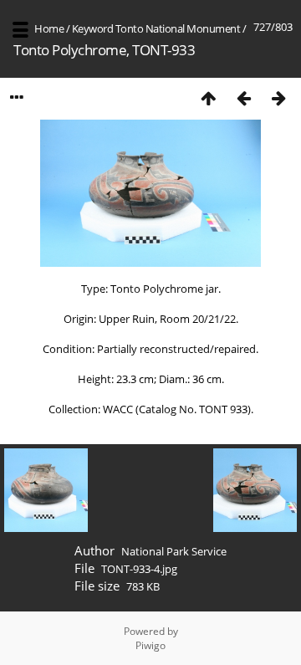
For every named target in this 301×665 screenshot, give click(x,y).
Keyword (93, 28)
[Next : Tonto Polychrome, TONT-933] (278, 97)
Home (49, 28)
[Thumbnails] (208, 97)
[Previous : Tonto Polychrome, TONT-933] (243, 97)
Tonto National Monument (178, 28)
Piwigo (150, 645)
